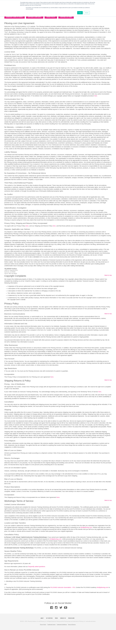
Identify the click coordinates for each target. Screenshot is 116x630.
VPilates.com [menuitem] (71, 618)
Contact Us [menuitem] (63, 618)
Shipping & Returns (66, 17)
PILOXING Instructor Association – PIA (62, 587)
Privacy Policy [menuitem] (43, 624)
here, (54, 226)
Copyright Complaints (34, 17)
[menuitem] (51, 607)
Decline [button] (86, 12)
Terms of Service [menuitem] (72, 624)
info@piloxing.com (86, 527)
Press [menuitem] (56, 618)
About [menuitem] (42, 618)
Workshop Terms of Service (14, 17)
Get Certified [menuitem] (49, 618)
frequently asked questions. (36, 566)
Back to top (108, 275)
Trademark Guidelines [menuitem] (62, 624)
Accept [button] (80, 12)
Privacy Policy (50, 17)
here (95, 96)
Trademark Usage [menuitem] (51, 624)
